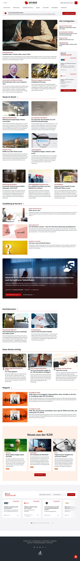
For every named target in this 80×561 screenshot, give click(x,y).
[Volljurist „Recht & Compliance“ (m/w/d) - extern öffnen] (74, 86)
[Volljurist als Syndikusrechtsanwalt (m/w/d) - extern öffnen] (74, 70)
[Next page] (52, 523)
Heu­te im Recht (9, 97)
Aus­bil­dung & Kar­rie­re (12, 203)
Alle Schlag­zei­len (66, 21)
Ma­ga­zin (6, 387)
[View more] (17, 97)
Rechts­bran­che (9, 309)
